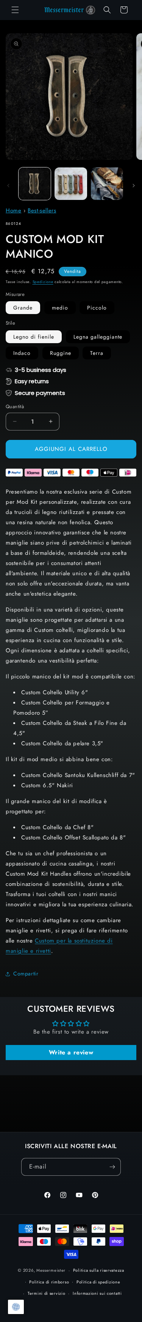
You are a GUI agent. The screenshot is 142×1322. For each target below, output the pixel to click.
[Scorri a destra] (133, 185)
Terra (96, 353)
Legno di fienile (33, 337)
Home (13, 210)
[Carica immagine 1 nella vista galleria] (35, 183)
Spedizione (43, 282)
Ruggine (60, 353)
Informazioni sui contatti (97, 1293)
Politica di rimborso (49, 1282)
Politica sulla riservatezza (98, 1270)
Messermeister (51, 1270)
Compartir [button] (25, 973)
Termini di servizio (46, 1293)
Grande (23, 307)
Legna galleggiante (97, 337)
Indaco (22, 353)
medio (60, 307)
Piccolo (97, 307)
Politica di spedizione (98, 1282)
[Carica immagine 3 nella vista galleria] (107, 183)
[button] (15, 10)
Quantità (15, 406)
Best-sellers (42, 210)
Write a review (71, 1052)
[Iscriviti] (112, 1167)
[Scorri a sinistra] (8, 185)
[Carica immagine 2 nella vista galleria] (71, 183)
